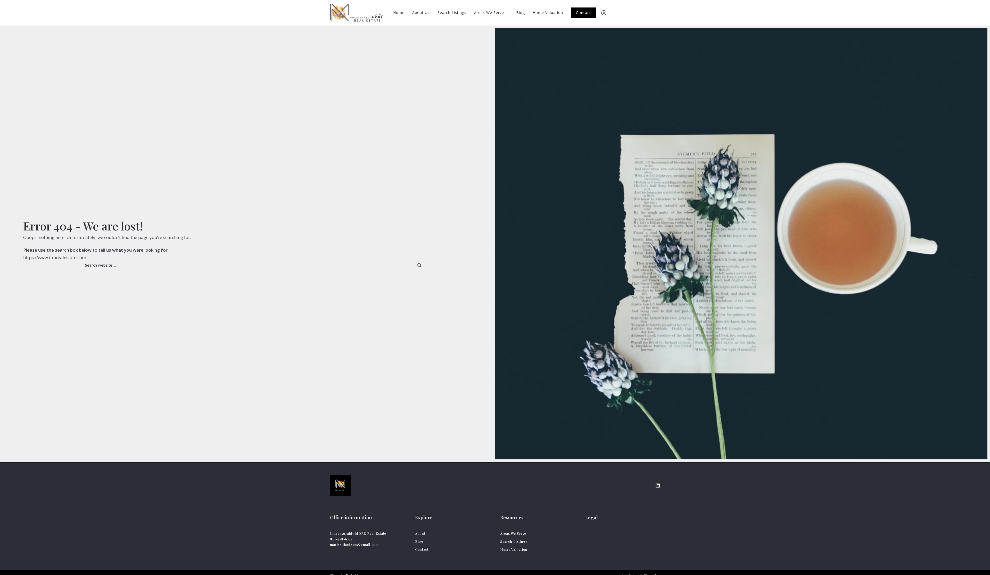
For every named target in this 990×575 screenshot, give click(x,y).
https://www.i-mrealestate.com (54, 257)
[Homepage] (356, 13)
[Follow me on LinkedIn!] (657, 485)
